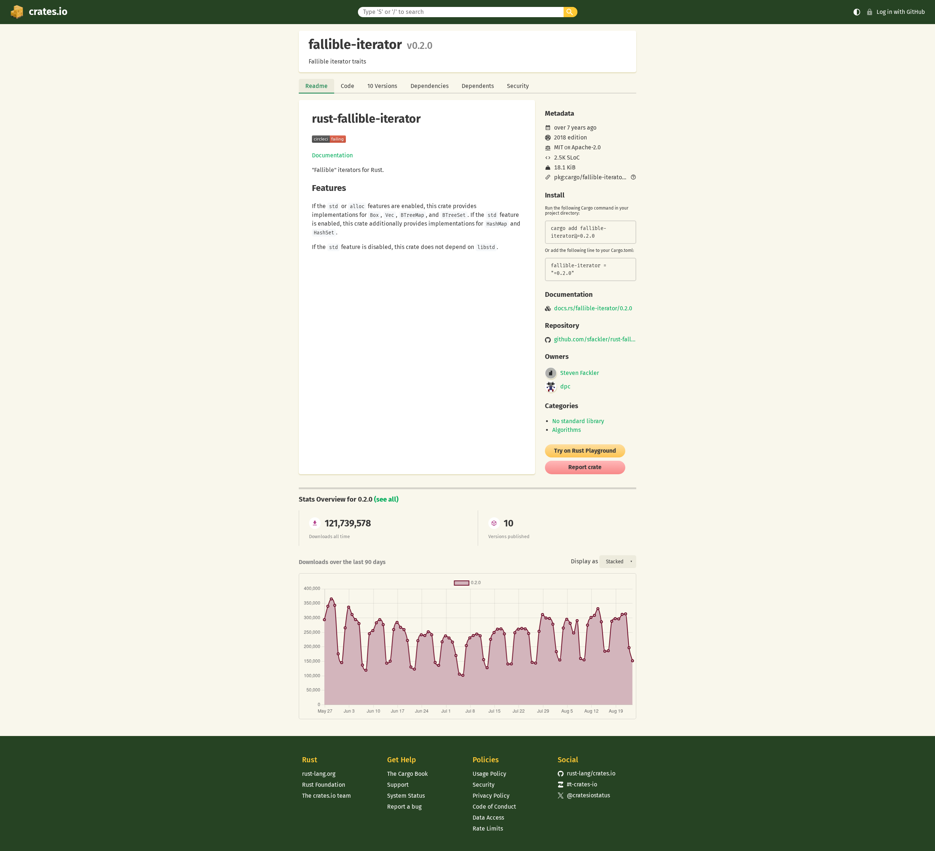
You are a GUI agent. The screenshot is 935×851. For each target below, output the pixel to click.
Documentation (332, 155)
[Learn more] (633, 177)
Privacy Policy (491, 795)
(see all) (386, 499)
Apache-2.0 (586, 147)
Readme (316, 86)
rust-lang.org (318, 773)
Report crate (585, 467)
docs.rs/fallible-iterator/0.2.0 (593, 308)
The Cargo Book (407, 773)
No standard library (578, 421)
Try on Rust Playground (585, 450)
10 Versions (382, 86)
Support (398, 784)
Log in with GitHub (901, 11)
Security (518, 86)
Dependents (478, 86)
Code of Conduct (494, 806)
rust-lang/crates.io (586, 773)
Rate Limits (488, 828)
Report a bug (404, 806)
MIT (558, 147)
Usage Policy (489, 773)
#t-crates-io (577, 784)
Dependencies (430, 86)
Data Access (488, 817)
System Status (406, 795)
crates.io (48, 12)
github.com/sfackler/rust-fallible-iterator (595, 339)
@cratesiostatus (584, 795)
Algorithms (566, 429)
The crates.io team (326, 795)
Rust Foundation (323, 784)
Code (347, 86)
